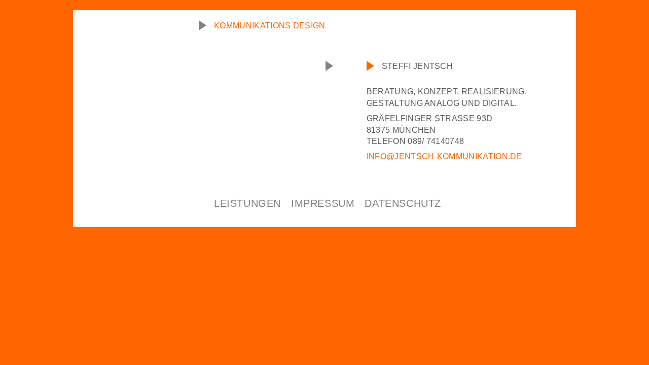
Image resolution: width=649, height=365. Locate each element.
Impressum (322, 203)
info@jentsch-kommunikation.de (444, 156)
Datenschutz (403, 203)
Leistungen (247, 203)
